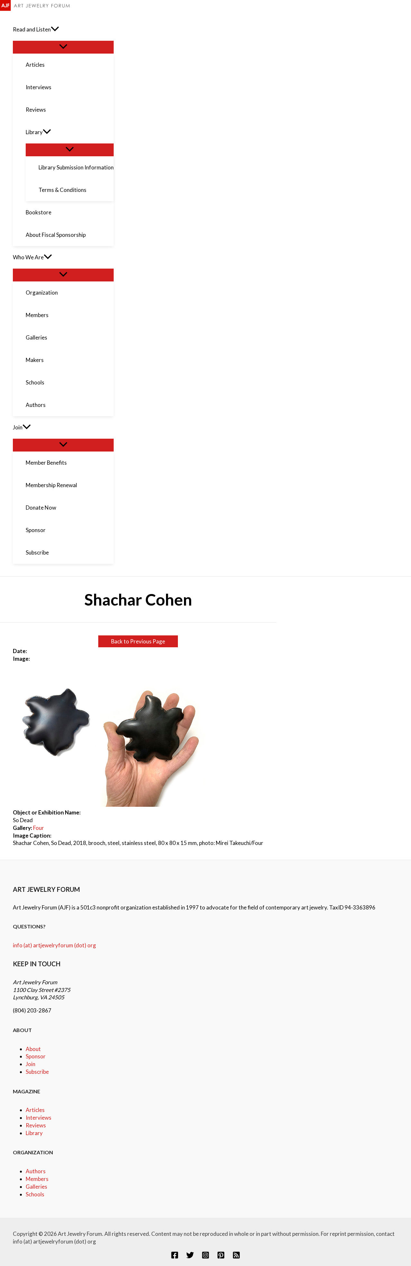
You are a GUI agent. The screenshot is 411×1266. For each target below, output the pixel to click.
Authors (36, 1171)
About (33, 1049)
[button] (55, 29)
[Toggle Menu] (63, 47)
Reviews (36, 1125)
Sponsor (36, 1056)
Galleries (36, 1186)
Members (37, 1179)
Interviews (38, 1117)
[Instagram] (205, 1256)
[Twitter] (190, 1256)
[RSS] (236, 1256)
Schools (35, 1194)
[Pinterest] (221, 1256)
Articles (35, 1110)
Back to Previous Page (138, 641)
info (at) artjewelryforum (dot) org (54, 945)
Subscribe (37, 1071)
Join (30, 1064)
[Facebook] (175, 1256)
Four (38, 827)
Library (34, 1133)
